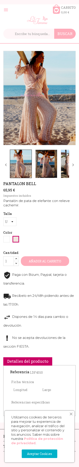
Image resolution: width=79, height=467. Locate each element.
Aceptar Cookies (39, 454)
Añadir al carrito (45, 261)
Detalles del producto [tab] (27, 361)
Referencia (19, 372)
